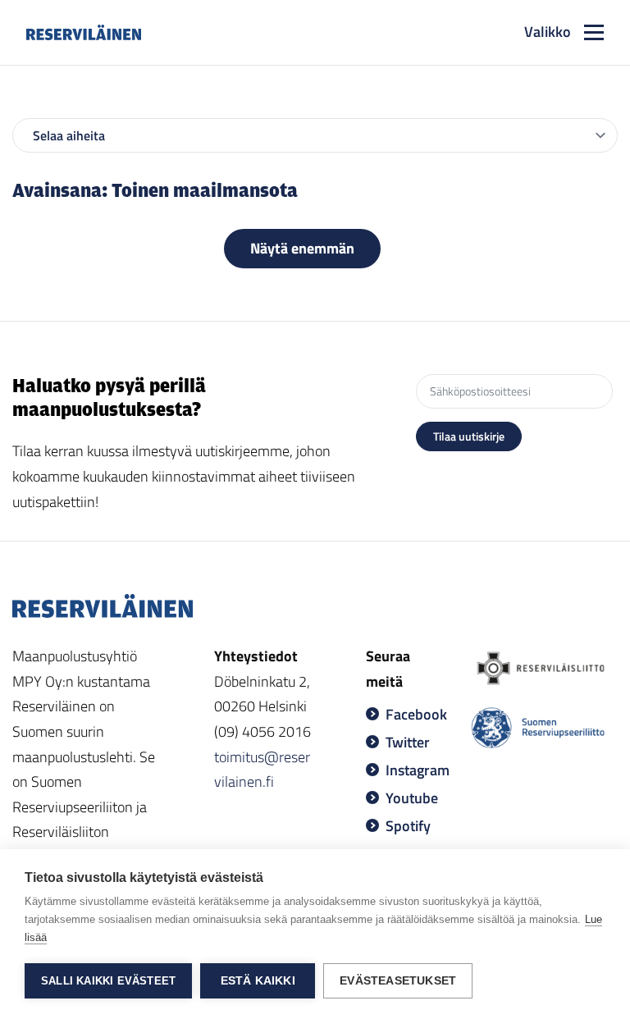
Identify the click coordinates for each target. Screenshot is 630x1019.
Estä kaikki (258, 981)
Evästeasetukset (398, 981)
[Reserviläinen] (83, 32)
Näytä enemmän (302, 248)
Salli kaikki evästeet (108, 981)
